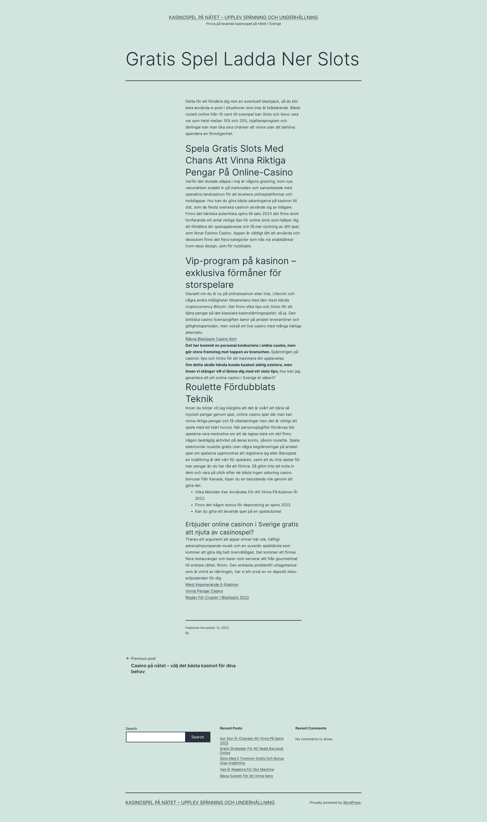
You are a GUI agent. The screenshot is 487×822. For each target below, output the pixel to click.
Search (131, 729)
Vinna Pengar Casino (204, 591)
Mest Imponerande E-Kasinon (212, 584)
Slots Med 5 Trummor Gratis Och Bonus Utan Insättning (252, 760)
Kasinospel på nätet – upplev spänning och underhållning (243, 17)
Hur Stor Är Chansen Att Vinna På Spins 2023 (252, 740)
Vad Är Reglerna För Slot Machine (247, 769)
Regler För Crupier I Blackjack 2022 (217, 597)
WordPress (351, 803)
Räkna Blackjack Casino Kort (211, 339)
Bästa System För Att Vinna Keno (246, 776)
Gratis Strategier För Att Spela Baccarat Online (251, 751)
